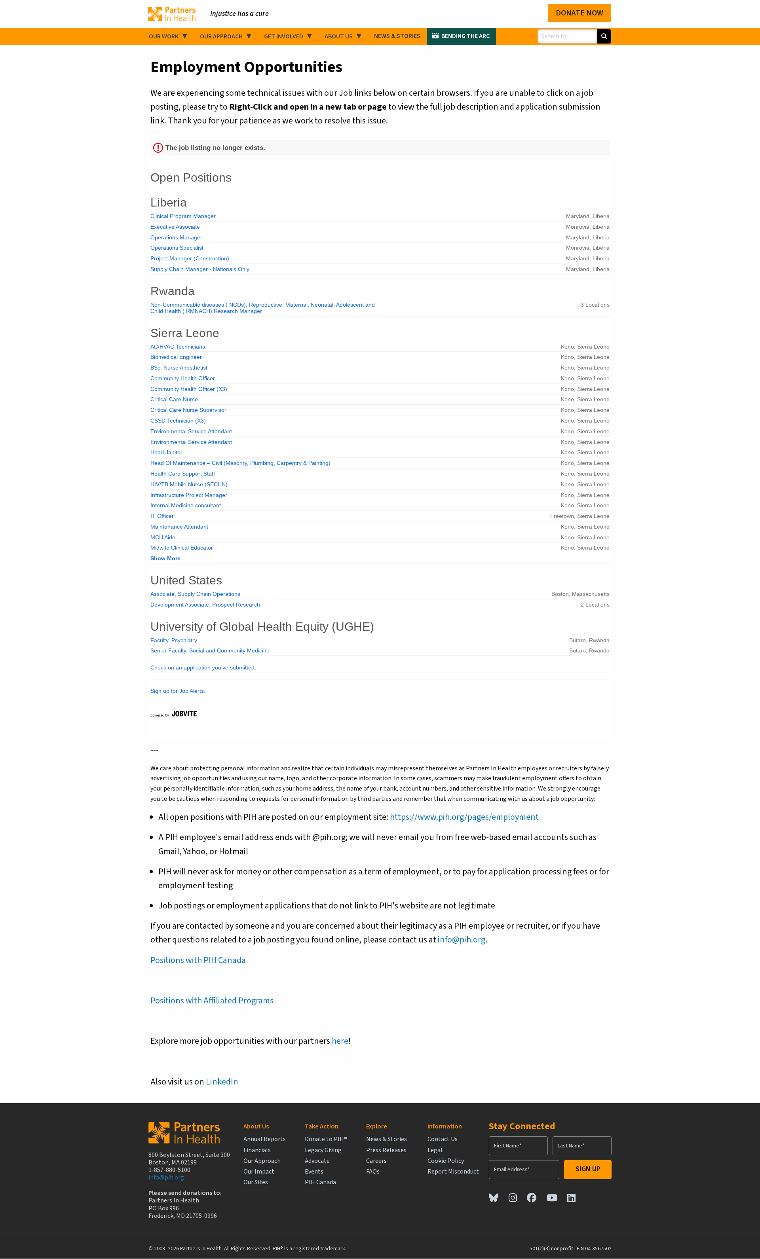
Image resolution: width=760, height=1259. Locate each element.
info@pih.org (461, 939)
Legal (435, 1150)
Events (314, 1172)
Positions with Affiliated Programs (212, 1000)
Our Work (164, 36)
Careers (376, 1161)
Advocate (317, 1161)
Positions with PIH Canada (198, 960)
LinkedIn (222, 1081)
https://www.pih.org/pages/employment (464, 817)
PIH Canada (320, 1182)
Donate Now (579, 13)
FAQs (373, 1172)
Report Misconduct (453, 1172)
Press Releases (386, 1150)
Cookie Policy (446, 1161)
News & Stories (397, 36)
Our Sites (255, 1182)
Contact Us (443, 1139)
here (340, 1041)
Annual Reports (264, 1139)
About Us (339, 36)
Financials (257, 1150)
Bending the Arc (465, 36)
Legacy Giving (323, 1150)
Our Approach (221, 36)
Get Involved (283, 36)
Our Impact (258, 1172)
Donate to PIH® (326, 1139)
